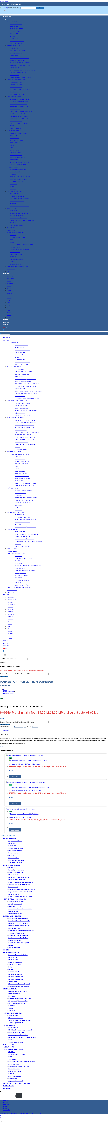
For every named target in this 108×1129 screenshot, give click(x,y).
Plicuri (17, 447)
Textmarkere (19, 481)
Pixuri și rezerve (20, 573)
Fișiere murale (20, 413)
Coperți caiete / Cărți (22, 585)
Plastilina (18, 556)
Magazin (6, 1102)
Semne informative (21, 449)
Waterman (11, 604)
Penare (17, 561)
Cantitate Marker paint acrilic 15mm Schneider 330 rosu (16, 674)
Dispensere (18, 495)
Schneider (11, 597)
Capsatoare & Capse (21, 345)
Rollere (17, 466)
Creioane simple (20, 471)
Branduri (6, 594)
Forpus (10, 633)
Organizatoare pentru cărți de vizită (27, 393)
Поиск (2, 1092)
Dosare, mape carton (22, 374)
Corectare (18, 578)
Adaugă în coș (4, 676)
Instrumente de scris (14, 451)
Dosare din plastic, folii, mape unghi (27, 384)
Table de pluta (20, 514)
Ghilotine (18, 544)
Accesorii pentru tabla (22, 522)
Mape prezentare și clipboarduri (25, 379)
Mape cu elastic (20, 396)
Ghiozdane (18, 563)
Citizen (10, 619)
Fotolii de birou (12, 548)
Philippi (10, 607)
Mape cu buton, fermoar (23, 381)
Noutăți (5, 643)
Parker (10, 602)
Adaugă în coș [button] (15, 776)
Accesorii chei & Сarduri (23, 403)
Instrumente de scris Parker (19, 454)
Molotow (11, 614)
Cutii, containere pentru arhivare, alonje (28, 391)
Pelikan (10, 609)
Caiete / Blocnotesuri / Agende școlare (28, 565)
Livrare (5, 641)
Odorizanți (18, 505)
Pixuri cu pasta (20, 459)
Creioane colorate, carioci (24, 558)
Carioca (11, 616)
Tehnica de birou (12, 529)
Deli (9, 628)
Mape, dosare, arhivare (14, 366)
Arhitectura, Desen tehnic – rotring (19, 587)
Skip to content (4, 1)
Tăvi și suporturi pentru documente (26, 410)
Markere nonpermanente (23, 478)
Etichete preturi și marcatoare (25, 427)
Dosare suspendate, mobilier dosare (27, 398)
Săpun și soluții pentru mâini (24, 500)
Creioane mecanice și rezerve (24, 485)
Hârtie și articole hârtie (15, 417)
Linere (17, 468)
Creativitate (19, 582)
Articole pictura (20, 568)
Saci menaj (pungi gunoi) (23, 502)
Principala (6, 337)
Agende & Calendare (21, 442)
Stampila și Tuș (20, 359)
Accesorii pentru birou (22, 362)
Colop (10, 621)
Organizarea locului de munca (17, 400)
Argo (10, 638)
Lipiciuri (17, 357)
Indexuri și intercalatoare (23, 371)
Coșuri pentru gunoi (21, 405)
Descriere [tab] (6, 730)
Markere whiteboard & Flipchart (25, 483)
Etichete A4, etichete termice (24, 425)
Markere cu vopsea (21, 473)
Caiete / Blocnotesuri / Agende (25, 444)
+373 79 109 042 (15, 4)
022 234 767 (5, 4)
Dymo (10, 631)
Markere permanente (22, 476)
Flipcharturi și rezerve (22, 517)
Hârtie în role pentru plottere (25, 439)
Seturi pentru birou (21, 408)
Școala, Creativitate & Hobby (16, 553)
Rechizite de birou (13, 342)
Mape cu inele (19, 376)
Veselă (17, 507)
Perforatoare (19, 347)
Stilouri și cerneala (21, 575)
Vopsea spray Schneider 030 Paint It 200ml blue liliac (25, 791)
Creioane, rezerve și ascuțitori (25, 570)
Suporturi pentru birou (22, 415)
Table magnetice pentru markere (25, 519)
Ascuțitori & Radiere (22, 364)
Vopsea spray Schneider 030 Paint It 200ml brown (24, 764)
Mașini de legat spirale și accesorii (26, 534)
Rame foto (10, 592)
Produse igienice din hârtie (23, 490)
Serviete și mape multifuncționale (26, 386)
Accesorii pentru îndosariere (24, 539)
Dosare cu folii (20, 388)
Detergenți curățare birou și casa (26, 497)
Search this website (14, 8)
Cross (10, 624)
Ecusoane (18, 524)
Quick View (40, 755)
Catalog (6, 340)
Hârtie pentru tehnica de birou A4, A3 (27, 432)
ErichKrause (12, 599)
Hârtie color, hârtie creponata (25, 437)
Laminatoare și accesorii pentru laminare (28, 541)
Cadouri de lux (12, 551)
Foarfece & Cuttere (21, 352)
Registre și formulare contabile (25, 422)
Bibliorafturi (19, 369)
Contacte (6, 645)
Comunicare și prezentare (15, 512)
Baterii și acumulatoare (23, 536)
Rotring (11, 611)
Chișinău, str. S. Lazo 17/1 (9, 1113)
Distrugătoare (20, 531)
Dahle (10, 626)
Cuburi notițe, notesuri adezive (25, 420)
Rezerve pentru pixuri (22, 461)
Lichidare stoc (12, 590)
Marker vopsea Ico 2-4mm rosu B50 (20, 817)
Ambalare (18, 510)
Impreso (11, 636)
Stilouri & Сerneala (21, 464)
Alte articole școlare (22, 580)
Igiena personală (20, 493)
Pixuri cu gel (19, 456)
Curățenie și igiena (13, 488)
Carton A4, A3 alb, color (23, 434)
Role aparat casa (20, 430)
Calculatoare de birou (22, 350)
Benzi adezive (19, 354)
